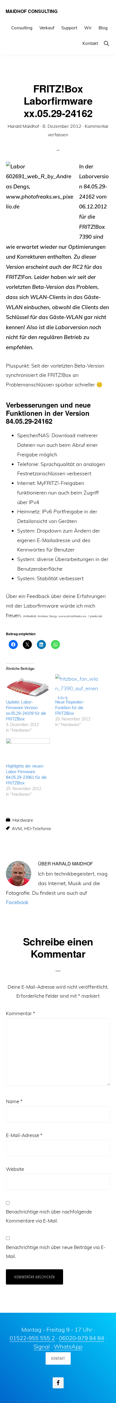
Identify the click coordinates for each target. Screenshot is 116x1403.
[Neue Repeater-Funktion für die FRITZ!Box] (77, 686)
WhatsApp (68, 1346)
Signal (42, 1346)
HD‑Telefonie (37, 828)
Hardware (22, 820)
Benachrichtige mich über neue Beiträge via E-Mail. (56, 1251)
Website (15, 1169)
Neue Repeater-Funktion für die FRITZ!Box (69, 708)
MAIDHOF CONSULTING (31, 11)
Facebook (17, 902)
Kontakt (58, 1358)
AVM (17, 828)
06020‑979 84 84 (81, 1338)
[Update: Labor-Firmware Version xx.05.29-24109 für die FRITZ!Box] (28, 686)
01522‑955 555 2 (32, 1338)
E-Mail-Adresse (24, 1135)
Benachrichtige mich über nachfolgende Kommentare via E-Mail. (49, 1216)
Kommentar (20, 1013)
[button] (106, 43)
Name (14, 1101)
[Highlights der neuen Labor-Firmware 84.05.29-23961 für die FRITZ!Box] (28, 750)
